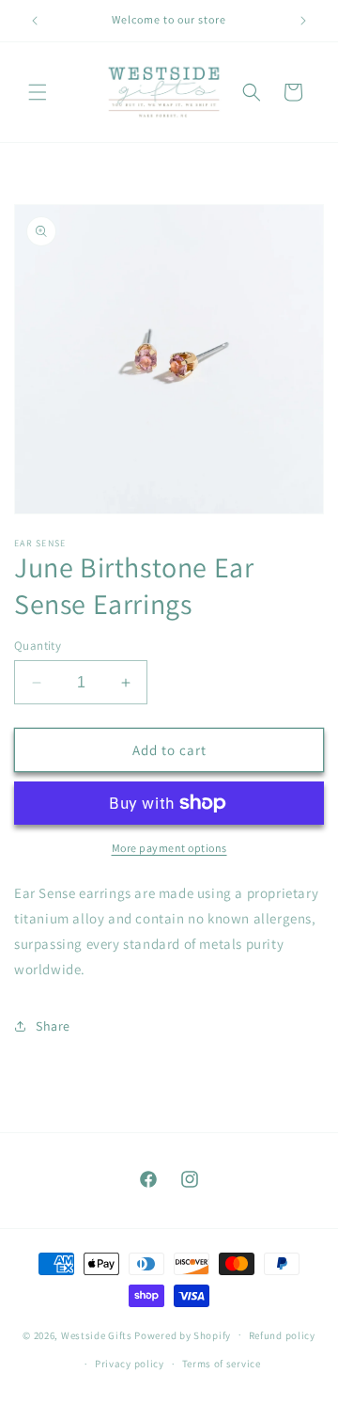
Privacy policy (129, 1363)
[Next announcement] (303, 20)
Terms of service (221, 1363)
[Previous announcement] (34, 20)
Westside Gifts (96, 1334)
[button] (37, 92)
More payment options (169, 848)
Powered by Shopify (182, 1334)
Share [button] (53, 1026)
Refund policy (282, 1335)
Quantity (37, 646)
